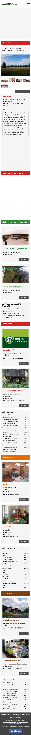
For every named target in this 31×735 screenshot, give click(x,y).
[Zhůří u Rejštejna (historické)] (4, 79)
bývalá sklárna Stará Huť (12, 287)
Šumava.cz (5, 48)
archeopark (6, 396)
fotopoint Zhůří (8, 350)
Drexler (5, 484)
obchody (12, 624)
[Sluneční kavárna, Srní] (15, 648)
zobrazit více (23, 259)
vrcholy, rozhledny (7, 50)
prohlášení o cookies (20, 720)
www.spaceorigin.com (24, 726)
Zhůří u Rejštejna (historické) (14, 249)
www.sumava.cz (6, 726)
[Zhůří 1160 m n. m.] (15, 65)
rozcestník (12, 48)
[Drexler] (15, 472)
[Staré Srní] (15, 514)
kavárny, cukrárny (22, 664)
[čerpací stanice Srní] (15, 608)
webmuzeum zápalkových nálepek (10, 722)
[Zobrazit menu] (28, 4)
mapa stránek (16, 716)
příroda (19, 48)
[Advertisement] (15, 22)
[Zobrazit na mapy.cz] (5, 106)
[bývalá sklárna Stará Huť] (15, 275)
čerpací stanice (20, 624)
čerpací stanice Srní (10, 620)
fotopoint (18, 354)
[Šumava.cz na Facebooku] (15, 731)
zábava (11, 354)
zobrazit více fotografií (22, 91)
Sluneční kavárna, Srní (11, 660)
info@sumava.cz (17, 717)
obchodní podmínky (10, 720)
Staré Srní (6, 527)
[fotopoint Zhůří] (15, 338)
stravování (12, 664)
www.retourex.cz (14, 726)
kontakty (28, 714)
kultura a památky (15, 252)
